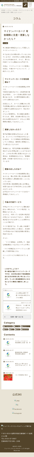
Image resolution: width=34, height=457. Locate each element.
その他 (15, 10)
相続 (18, 329)
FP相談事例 (8, 326)
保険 (6, 329)
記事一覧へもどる (17, 317)
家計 (12, 329)
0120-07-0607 (10, 439)
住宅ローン (26, 326)
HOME (3, 10)
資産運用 (25, 329)
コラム (9, 10)
